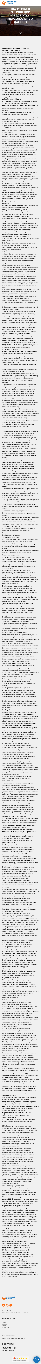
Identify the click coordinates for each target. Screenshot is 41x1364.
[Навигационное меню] (37, 3)
